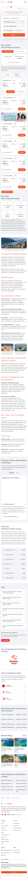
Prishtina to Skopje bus (7, 714)
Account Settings (17, 828)
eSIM (2, 823)
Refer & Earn (4, 837)
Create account (17, 830)
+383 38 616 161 (7, 852)
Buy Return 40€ (20, 91)
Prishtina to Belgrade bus (8, 727)
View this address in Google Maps (10, 516)
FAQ (2, 843)
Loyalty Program (5, 834)
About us (3, 828)
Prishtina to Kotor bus (7, 780)
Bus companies (4, 825)
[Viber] (2, 855)
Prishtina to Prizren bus (7, 719)
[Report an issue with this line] (22, 80)
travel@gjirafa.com (7, 850)
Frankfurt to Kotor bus (7, 789)
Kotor (17, 472)
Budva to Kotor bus (6, 783)
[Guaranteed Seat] (3, 91)
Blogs (2, 832)
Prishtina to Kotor (8, 51)
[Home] (7, 2)
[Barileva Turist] (14, 660)
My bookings (16, 823)
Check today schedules (14, 62)
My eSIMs (15, 825)
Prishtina (11, 472)
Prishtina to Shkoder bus (8, 724)
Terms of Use (16, 850)
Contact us (5, 640)
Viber (4, 855)
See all (24, 735)
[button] (14, 592)
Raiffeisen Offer (4, 839)
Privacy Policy (16, 852)
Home (2, 797)
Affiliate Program (5, 841)
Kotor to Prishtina (20, 51)
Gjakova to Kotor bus (7, 786)
